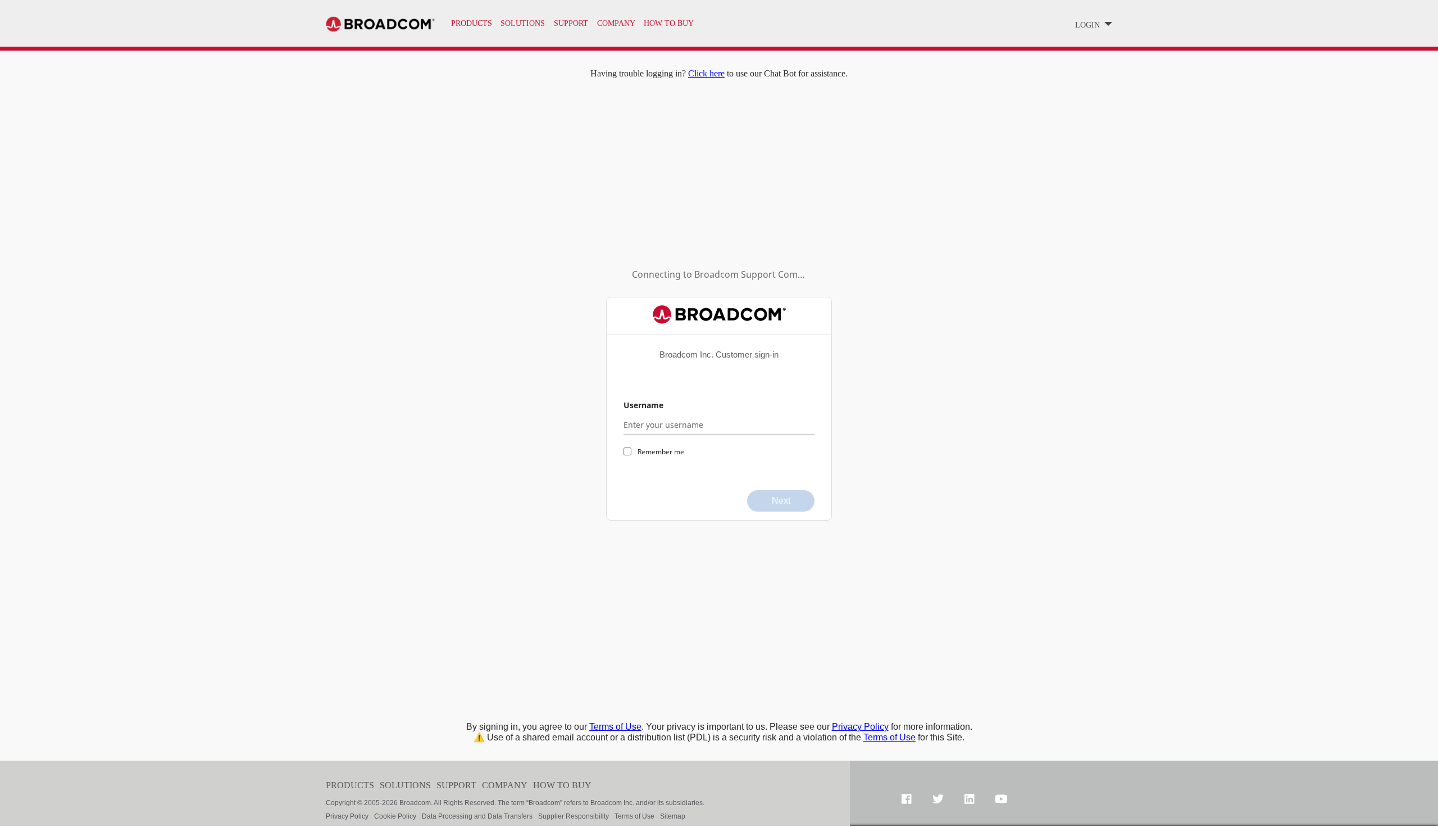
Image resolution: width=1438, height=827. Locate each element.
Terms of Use (615, 726)
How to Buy (562, 785)
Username (643, 405)
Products (471, 23)
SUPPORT (571, 23)
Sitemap (672, 816)
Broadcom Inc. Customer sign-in (719, 354)
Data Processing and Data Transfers (477, 816)
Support (456, 785)
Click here (706, 73)
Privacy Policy (860, 726)
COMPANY (616, 23)
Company (504, 785)
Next (781, 500)
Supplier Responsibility (573, 816)
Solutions (522, 23)
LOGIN (1088, 25)
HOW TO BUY (669, 23)
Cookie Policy (395, 816)
